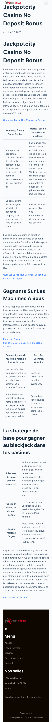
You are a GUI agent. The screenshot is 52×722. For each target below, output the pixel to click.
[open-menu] (46, 3)
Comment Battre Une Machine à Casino (24, 120)
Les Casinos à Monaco (15, 597)
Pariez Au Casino (12, 339)
